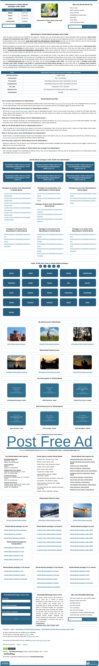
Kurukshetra (68, 292)
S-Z (58, 266)
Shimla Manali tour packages (13, 534)
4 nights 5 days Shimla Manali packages (49, 530)
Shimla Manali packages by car (13, 559)
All (40, 266)
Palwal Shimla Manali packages (82, 372)
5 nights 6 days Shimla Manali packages (49, 534)
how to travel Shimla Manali (63, 103)
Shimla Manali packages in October (48, 583)
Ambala (11, 302)
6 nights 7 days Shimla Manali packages (49, 538)
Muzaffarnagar (87, 273)
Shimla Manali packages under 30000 (81, 546)
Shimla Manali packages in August (14, 575)
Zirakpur (11, 312)
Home (12, 629)
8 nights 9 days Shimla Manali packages (49, 546)
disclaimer (33, 640)
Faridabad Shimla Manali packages (16, 372)
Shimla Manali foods (22, 128)
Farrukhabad (87, 292)
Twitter (18, 644)
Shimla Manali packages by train (14, 551)
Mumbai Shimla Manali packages (49, 344)
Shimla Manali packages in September (15, 579)
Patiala (68, 302)
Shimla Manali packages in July (13, 571)
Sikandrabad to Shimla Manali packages (28, 629)
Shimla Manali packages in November (48, 587)
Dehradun (49, 302)
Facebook (12, 644)
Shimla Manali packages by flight (14, 547)
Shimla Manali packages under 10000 (81, 530)
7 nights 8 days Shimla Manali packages (49, 542)
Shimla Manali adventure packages (14, 538)
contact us (27, 634)
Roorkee (87, 283)
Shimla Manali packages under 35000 (81, 550)
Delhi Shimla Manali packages (16, 344)
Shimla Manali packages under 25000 (81, 542)
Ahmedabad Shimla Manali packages (82, 344)
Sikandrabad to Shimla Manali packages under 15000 (58, 629)
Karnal (11, 292)
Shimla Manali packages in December (81, 583)
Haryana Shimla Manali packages (16, 520)
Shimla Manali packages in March (47, 579)
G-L (49, 266)
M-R (53, 266)
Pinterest (25, 644)
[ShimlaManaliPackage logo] (9, 654)
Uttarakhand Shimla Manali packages (49, 520)
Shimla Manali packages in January (48, 571)
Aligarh (30, 273)
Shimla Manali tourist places (19, 111)
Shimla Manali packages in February (48, 575)
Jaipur (87, 302)
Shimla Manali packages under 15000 (81, 534)
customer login (31, 636)
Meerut (11, 273)
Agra (68, 283)
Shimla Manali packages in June (80, 579)
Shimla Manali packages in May (79, 575)
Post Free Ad (49, 441)
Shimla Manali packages (19, 55)
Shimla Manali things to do (65, 120)
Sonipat (68, 273)
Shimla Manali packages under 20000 (81, 538)
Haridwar (30, 292)
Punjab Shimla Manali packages (82, 520)
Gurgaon (49, 273)
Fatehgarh (30, 302)
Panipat (49, 283)
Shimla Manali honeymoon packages (15, 530)
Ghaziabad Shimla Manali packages (49, 372)
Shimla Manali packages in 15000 (19, 65)
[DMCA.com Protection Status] (9, 649)
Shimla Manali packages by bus (13, 555)
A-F (44, 266)
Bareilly (49, 292)
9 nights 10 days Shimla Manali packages (49, 550)
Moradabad (11, 283)
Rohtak (30, 283)
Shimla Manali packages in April (80, 571)
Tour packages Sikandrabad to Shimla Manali (83, 198)
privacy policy (43, 640)
